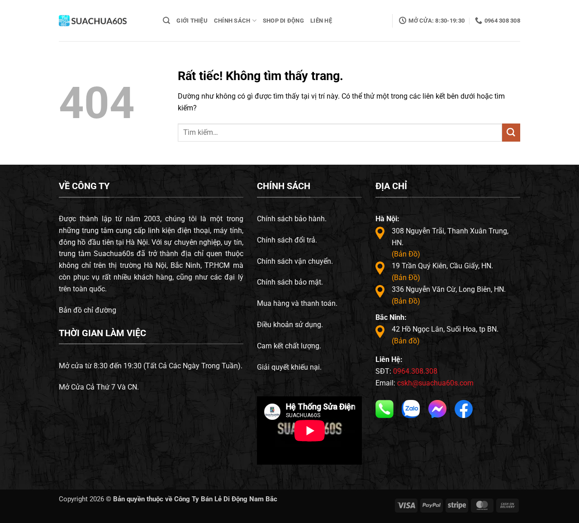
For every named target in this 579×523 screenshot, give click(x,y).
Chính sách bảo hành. (292, 218)
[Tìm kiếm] (166, 20)
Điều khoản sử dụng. (290, 324)
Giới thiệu (192, 20)
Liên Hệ (321, 20)
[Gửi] (511, 133)
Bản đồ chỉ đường (87, 310)
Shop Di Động (283, 20)
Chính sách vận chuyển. (295, 261)
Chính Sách (232, 20)
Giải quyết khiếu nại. (289, 367)
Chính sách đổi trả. (287, 240)
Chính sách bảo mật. (290, 282)
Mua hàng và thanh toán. (297, 303)
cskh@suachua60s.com (435, 383)
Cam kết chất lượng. (289, 346)
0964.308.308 (415, 371)
